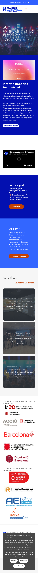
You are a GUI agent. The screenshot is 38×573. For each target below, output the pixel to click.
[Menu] (32, 9)
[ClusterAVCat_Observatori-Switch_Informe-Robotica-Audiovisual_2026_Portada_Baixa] (19, 70)
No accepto (23, 560)
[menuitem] (15, 2)
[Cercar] (27, 9)
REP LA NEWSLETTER (15, 2)
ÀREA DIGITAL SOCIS (23, 5)
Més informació (19, 566)
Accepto (13, 560)
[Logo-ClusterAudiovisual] (16, 9)
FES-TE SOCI (26, 2)
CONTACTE (13, 5)
